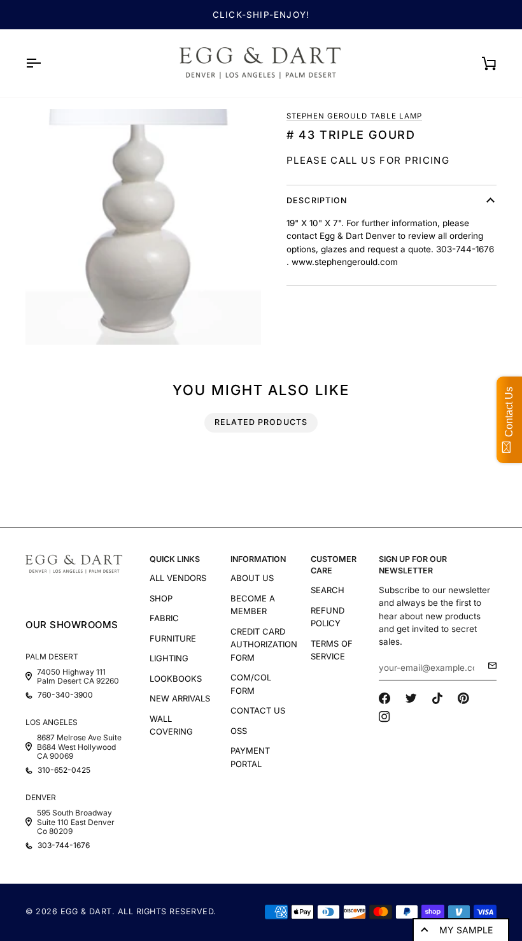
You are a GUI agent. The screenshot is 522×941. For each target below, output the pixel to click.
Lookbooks (176, 678)
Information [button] (258, 559)
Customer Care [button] (333, 565)
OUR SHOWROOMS (71, 625)
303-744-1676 (64, 845)
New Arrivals (180, 698)
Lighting (169, 658)
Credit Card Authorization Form (263, 644)
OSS (238, 731)
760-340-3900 (65, 695)
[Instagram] (384, 716)
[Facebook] (384, 698)
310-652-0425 (64, 770)
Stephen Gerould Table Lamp (354, 115)
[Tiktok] (437, 698)
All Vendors (178, 578)
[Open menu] (44, 63)
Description (316, 200)
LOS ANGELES (51, 722)
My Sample (466, 929)
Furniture (173, 638)
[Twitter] (411, 698)
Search (327, 590)
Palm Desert (51, 656)
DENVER (40, 797)
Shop (161, 598)
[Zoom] (143, 227)
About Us (252, 578)
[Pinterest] (463, 698)
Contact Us (257, 710)
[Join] (489, 666)
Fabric (164, 618)
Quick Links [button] (175, 559)
